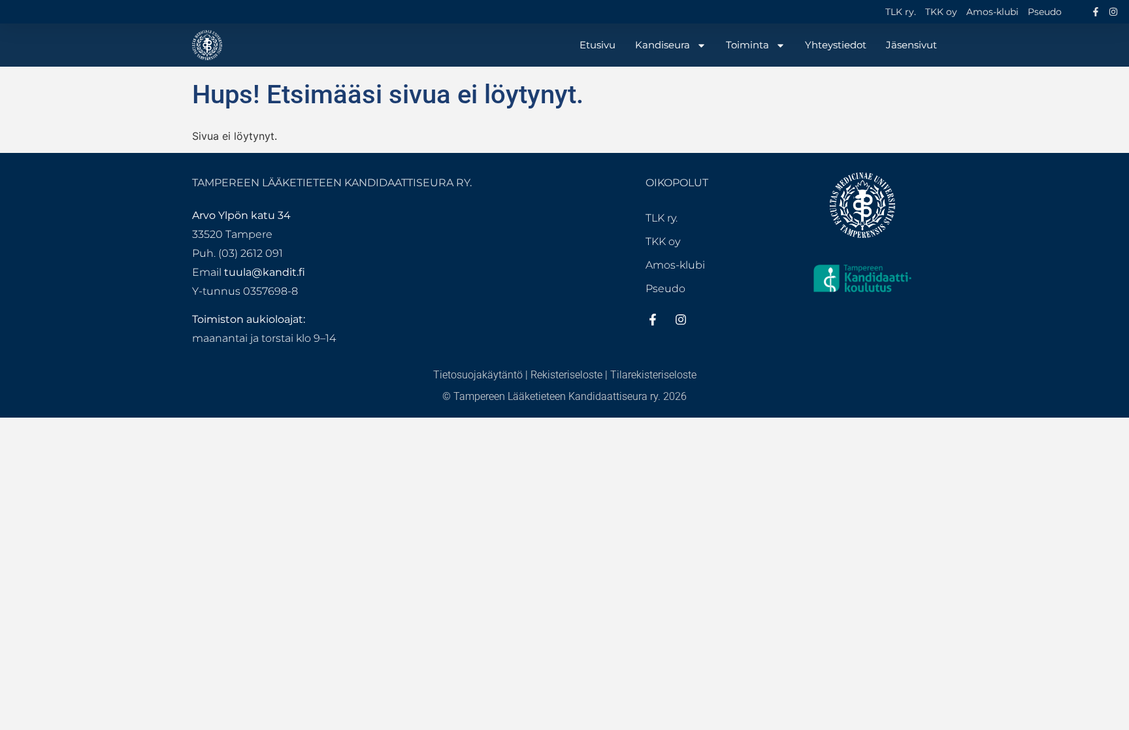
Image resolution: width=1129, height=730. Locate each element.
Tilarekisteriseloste (653, 375)
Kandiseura (662, 45)
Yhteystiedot (835, 45)
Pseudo (1045, 12)
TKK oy (941, 12)
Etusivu (597, 45)
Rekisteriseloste (566, 375)
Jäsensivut (911, 45)
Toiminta (747, 45)
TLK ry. (900, 12)
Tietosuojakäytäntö (478, 375)
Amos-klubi (992, 12)
